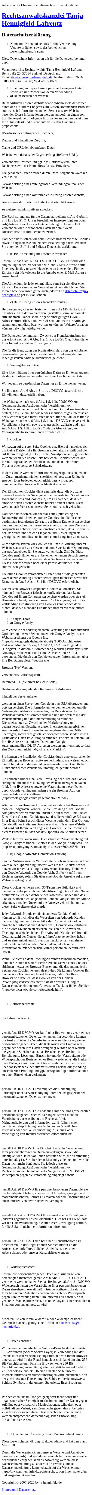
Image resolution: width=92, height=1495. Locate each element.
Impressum (9, 1489)
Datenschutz (27, 1489)
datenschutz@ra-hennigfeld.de (31, 77)
